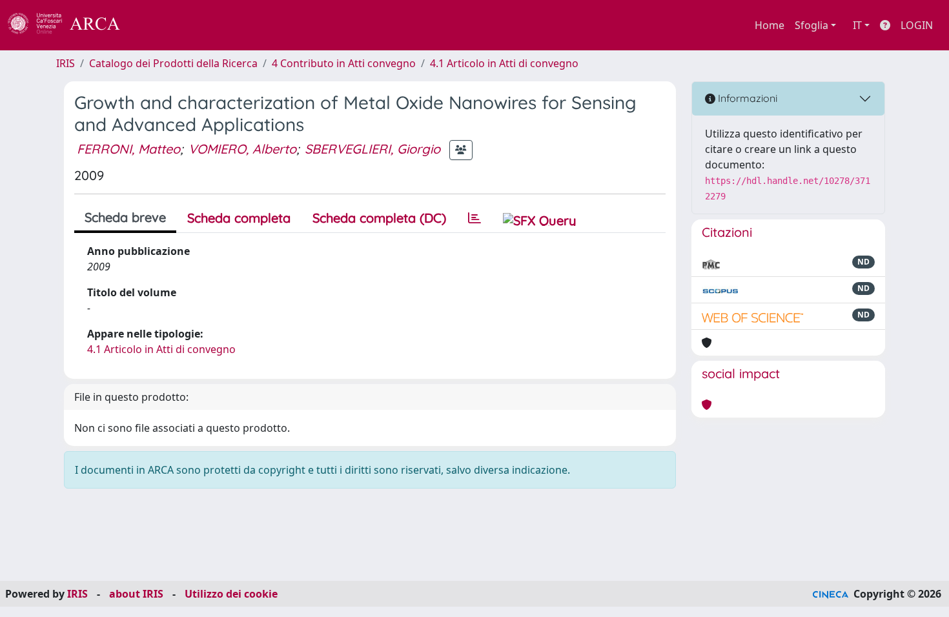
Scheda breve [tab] (125, 217)
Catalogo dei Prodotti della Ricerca (173, 63)
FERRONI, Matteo (128, 149)
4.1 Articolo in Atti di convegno (504, 63)
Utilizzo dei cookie (231, 594)
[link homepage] (71, 25)
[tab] (474, 218)
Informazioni (746, 98)
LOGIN (917, 25)
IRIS (65, 63)
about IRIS (136, 594)
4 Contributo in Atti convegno (344, 63)
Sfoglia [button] (811, 25)
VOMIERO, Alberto (242, 149)
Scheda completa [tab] (239, 218)
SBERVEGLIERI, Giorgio (372, 149)
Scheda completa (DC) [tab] (379, 218)
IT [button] (857, 25)
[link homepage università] (155, 25)
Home (769, 25)
